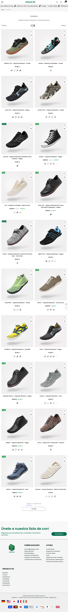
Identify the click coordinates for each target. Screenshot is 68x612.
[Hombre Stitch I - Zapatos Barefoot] (17, 378)
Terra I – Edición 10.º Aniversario (50, 443)
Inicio (2, 10)
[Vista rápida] (31, 35)
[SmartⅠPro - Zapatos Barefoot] (17, 284)
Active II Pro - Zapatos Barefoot (51, 110)
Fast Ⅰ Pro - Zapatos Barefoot (17, 110)
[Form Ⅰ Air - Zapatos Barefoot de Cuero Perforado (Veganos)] (51, 187)
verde (11, 70)
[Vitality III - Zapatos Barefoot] (17, 331)
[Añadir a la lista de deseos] (31, 31)
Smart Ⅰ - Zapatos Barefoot (51, 396)
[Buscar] (57, 2)
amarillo (52, 117)
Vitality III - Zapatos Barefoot (17, 349)
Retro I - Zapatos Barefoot (50, 303)
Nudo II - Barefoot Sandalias (51, 63)
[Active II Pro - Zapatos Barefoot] (51, 92)
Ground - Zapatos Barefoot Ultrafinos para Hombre (17, 158)
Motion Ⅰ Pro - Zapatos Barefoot (17, 63)
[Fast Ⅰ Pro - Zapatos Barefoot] (17, 92)
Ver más (34, 509)
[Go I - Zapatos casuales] (17, 187)
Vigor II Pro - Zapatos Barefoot (50, 254)
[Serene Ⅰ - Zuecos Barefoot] (51, 471)
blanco (55, 261)
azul (16, 117)
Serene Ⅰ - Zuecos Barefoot (50, 489)
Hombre (8, 10)
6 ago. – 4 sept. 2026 (30, 6)
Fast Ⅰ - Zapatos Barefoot (51, 349)
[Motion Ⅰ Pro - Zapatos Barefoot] (17, 45)
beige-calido (52, 496)
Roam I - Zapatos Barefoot (50, 157)
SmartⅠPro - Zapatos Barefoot (17, 303)
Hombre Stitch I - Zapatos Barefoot (17, 396)
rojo (53, 164)
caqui (20, 356)
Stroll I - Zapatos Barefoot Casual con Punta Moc (17, 255)
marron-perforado (55, 496)
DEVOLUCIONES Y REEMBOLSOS (48, 597)
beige (14, 70)
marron (17, 70)
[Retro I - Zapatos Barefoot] (51, 284)
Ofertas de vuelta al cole (50, 6)
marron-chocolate (53, 309)
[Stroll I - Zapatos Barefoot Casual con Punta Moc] (17, 236)
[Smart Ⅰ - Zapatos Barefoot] (51, 378)
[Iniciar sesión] (61, 2)
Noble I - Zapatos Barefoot (17, 443)
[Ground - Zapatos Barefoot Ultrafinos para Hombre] (17, 138)
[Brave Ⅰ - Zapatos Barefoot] (17, 471)
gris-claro (17, 263)
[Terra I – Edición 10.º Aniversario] (51, 424)
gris (18, 117)
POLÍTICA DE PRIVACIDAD (32, 597)
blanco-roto (48, 164)
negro (20, 70)
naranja (21, 117)
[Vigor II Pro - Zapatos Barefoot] (51, 236)
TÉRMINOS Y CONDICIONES (19, 597)
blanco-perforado (46, 496)
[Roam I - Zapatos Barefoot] (51, 138)
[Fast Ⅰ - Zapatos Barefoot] (51, 331)
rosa (52, 261)
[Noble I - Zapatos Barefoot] (17, 424)
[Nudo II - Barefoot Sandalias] (51, 45)
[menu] (2, 2)
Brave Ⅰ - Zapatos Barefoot (17, 489)
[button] (32, 25)
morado (49, 496)
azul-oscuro (55, 117)
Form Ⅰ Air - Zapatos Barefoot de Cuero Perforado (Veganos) (51, 206)
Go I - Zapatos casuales (17, 205)
